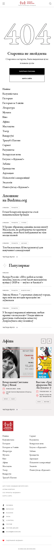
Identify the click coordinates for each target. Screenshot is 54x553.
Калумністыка (10, 93)
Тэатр (6, 131)
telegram (9, 513)
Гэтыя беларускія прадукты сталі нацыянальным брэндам (20, 213)
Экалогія (7, 182)
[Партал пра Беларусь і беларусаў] (27, 3)
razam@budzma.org (13, 532)
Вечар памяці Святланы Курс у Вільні (15, 383)
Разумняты (8, 149)
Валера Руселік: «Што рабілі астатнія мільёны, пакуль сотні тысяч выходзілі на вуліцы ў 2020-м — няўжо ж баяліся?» (25, 279)
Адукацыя (8, 173)
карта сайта (27, 78)
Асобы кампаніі (9, 489)
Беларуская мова (12, 154)
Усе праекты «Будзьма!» (12, 492)
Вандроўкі (8, 135)
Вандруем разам (25, 290)
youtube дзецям (12, 528)
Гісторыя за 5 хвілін (13, 103)
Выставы (46, 401)
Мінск (39, 401)
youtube (9, 524)
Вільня (6, 399)
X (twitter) (10, 520)
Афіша (6, 121)
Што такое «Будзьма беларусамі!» (15, 486)
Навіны (6, 89)
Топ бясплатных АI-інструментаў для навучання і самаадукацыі (23, 249)
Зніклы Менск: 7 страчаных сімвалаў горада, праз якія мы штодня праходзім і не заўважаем (27, 297)
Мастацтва (8, 126)
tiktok (8, 516)
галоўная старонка (27, 71)
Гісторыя (8, 98)
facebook (9, 505)
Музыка (7, 112)
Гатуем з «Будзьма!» (13, 159)
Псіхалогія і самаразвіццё (16, 177)
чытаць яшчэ (9, 257)
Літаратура (9, 107)
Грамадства (9, 168)
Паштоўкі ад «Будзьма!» (16, 187)
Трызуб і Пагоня (11, 140)
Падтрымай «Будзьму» (14, 540)
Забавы (6, 163)
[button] (49, 341)
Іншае (13, 399)
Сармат (7, 145)
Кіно (5, 117)
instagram (10, 509)
